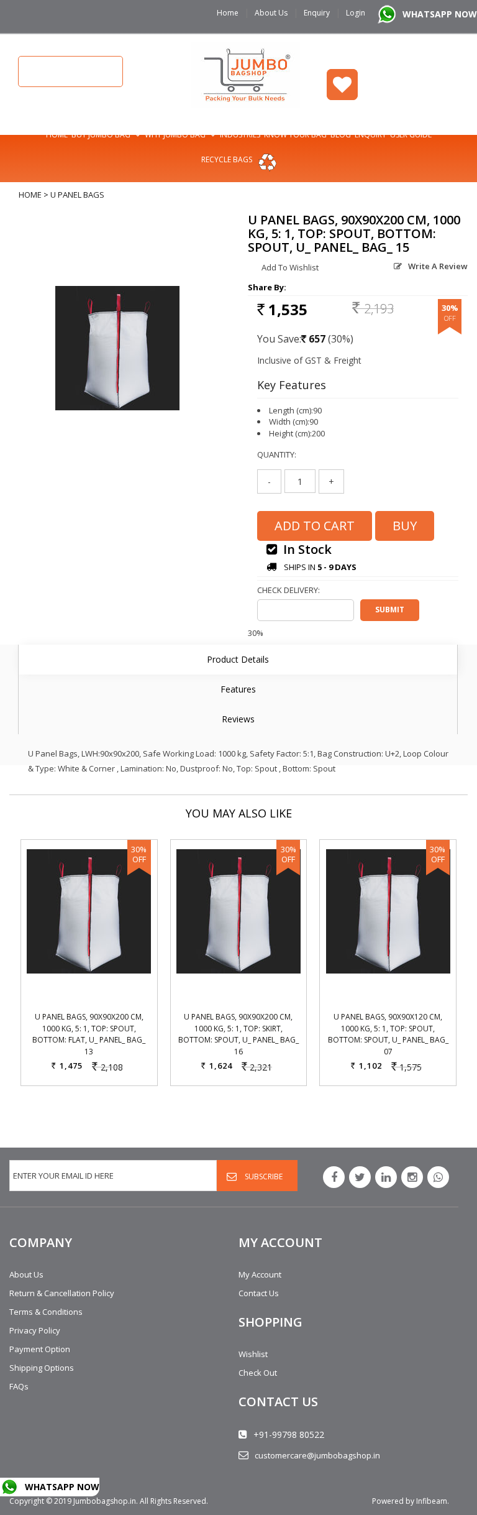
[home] (245, 74)
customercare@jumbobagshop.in (317, 1455)
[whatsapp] (438, 1177)
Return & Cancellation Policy (61, 1293)
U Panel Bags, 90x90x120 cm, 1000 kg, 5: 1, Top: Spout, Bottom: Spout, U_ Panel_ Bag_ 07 (388, 1034)
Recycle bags (226, 159)
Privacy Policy (34, 1330)
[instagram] (412, 1177)
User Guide (411, 134)
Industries (240, 134)
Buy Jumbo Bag (100, 134)
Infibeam (431, 1501)
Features (238, 689)
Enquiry (317, 12)
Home (227, 12)
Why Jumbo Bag (175, 134)
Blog (340, 134)
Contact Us (258, 1293)
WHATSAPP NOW (439, 14)
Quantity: (276, 454)
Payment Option (39, 1349)
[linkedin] (386, 1177)
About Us (271, 12)
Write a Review (438, 266)
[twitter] (360, 1177)
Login (355, 12)
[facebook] (334, 1177)
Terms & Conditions (46, 1311)
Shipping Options (41, 1367)
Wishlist (342, 84)
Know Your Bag (295, 134)
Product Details (238, 659)
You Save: (279, 339)
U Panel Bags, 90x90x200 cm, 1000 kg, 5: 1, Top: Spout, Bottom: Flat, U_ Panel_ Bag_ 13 (88, 1034)
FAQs (19, 1386)
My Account (259, 1274)
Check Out (257, 1372)
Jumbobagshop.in (104, 1501)
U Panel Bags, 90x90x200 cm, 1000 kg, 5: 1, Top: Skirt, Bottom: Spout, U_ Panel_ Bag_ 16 (238, 1034)
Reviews (238, 719)
